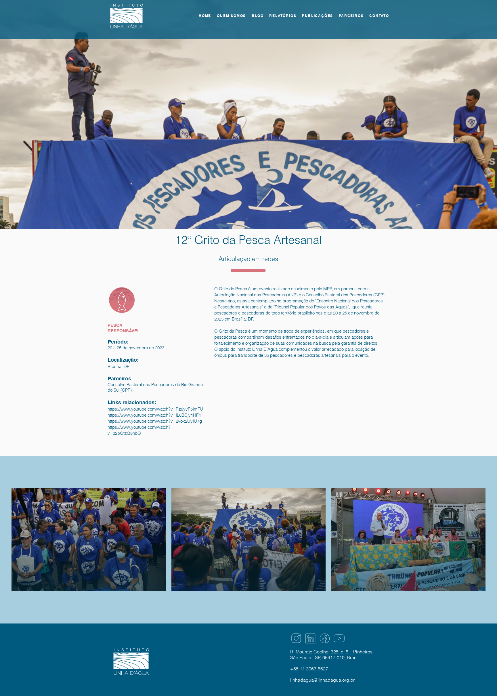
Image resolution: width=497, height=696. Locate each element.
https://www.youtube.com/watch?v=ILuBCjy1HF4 (154, 415)
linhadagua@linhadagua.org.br (322, 680)
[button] (282, 16)
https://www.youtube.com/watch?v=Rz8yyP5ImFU (155, 409)
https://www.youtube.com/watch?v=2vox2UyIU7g (155, 421)
